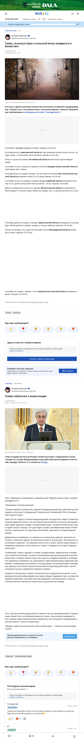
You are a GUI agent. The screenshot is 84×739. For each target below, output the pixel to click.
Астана (8, 313)
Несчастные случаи (55, 19)
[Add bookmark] (74, 736)
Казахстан (16, 313)
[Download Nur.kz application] (42, 5)
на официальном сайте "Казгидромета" (41, 112)
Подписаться (70, 636)
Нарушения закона (29, 19)
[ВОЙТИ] (78, 14)
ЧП (39, 19)
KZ (73, 14)
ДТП (44, 19)
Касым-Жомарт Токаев (23, 656)
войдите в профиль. (16, 351)
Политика (8, 383)
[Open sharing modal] (52, 736)
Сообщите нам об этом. (38, 302)
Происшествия (11, 19)
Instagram (69, 371)
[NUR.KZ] (42, 13)
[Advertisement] (42, 130)
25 (10, 674)
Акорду (43, 462)
